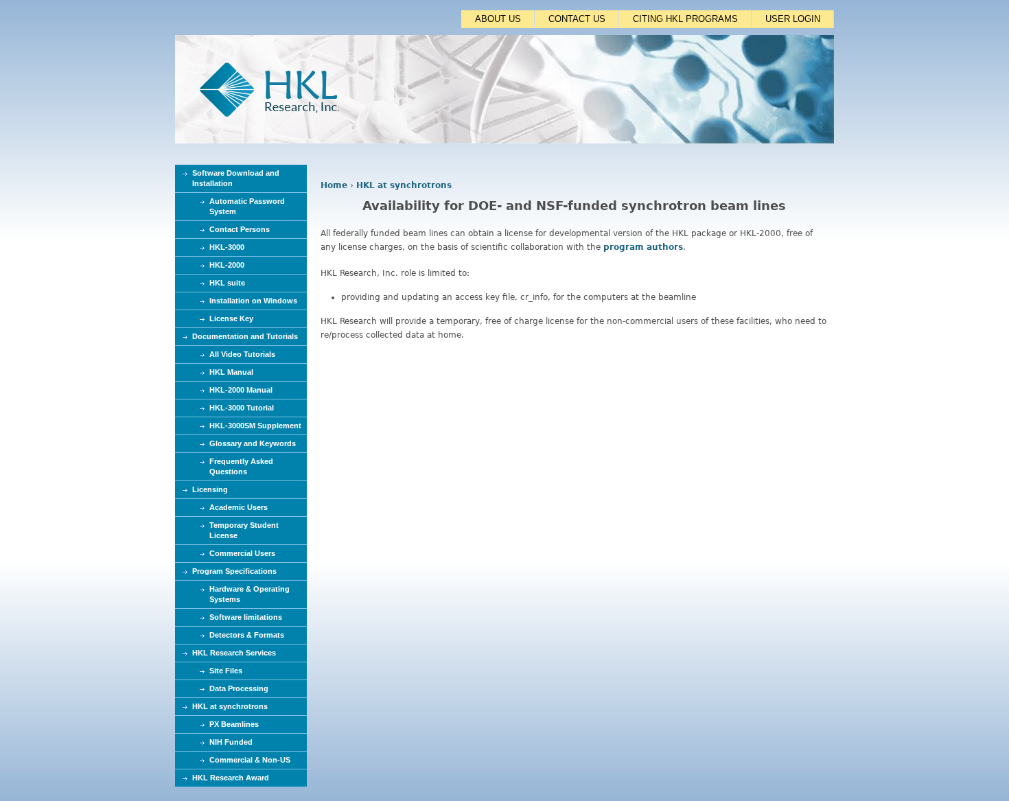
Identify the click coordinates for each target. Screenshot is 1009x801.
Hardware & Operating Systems (249, 594)
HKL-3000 (226, 247)
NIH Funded (231, 742)
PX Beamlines (234, 724)
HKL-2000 (226, 265)
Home (334, 185)
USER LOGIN (792, 19)
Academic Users (238, 507)
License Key (231, 318)
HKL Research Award (230, 778)
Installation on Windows (253, 301)
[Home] (504, 141)
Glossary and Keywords (252, 443)
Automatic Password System (247, 206)
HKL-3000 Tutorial (241, 408)
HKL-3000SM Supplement (255, 425)
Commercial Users (242, 553)
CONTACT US (576, 19)
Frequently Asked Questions (241, 466)
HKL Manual (231, 372)
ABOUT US (498, 19)
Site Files (225, 670)
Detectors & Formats (246, 635)
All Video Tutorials (242, 354)
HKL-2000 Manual (240, 390)
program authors (643, 247)
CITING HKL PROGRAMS (685, 19)
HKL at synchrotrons (404, 185)
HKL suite (227, 283)
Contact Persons (239, 229)
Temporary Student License (244, 530)
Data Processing (238, 688)
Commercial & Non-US (249, 760)
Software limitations (245, 617)
